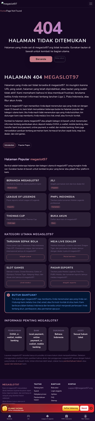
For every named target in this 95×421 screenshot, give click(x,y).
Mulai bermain (69, 256)
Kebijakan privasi (40, 394)
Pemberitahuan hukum (39, 398)
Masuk (84, 408)
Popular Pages (24, 145)
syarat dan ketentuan (13, 364)
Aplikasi (54, 394)
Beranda (41, 59)
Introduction (9, 145)
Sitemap (54, 401)
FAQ (52, 397)
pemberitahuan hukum (73, 361)
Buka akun (59, 58)
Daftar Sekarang (71, 408)
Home (3, 11)
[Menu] (91, 3)
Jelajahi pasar (25, 256)
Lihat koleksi (25, 282)
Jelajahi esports (69, 282)
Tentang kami (38, 388)
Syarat (36, 391)
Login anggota (56, 391)
